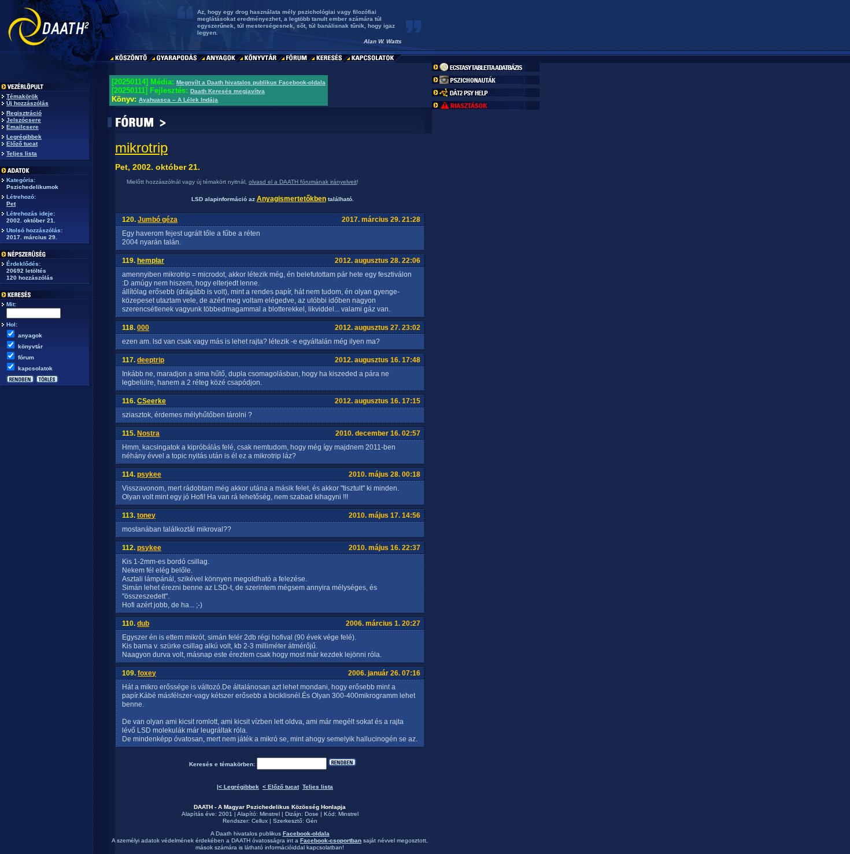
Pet (11, 203)
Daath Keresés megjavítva (227, 91)
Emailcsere (22, 127)
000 (143, 328)
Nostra (148, 433)
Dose (312, 814)
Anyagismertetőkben (291, 199)
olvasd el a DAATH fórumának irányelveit (303, 182)
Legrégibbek (24, 136)
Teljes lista (21, 153)
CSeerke (151, 401)
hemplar (150, 261)
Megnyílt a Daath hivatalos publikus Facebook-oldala (251, 82)
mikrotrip (141, 147)
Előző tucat (22, 143)
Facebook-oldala (306, 833)
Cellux (260, 821)
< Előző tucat (281, 787)
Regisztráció (24, 113)
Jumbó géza (158, 220)
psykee (149, 474)
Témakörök (22, 96)
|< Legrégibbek (238, 787)
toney (146, 515)
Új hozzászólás (27, 103)
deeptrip (150, 360)
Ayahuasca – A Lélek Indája (178, 99)
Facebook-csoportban (330, 840)
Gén (311, 821)
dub (143, 623)
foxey (147, 673)
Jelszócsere (23, 120)
